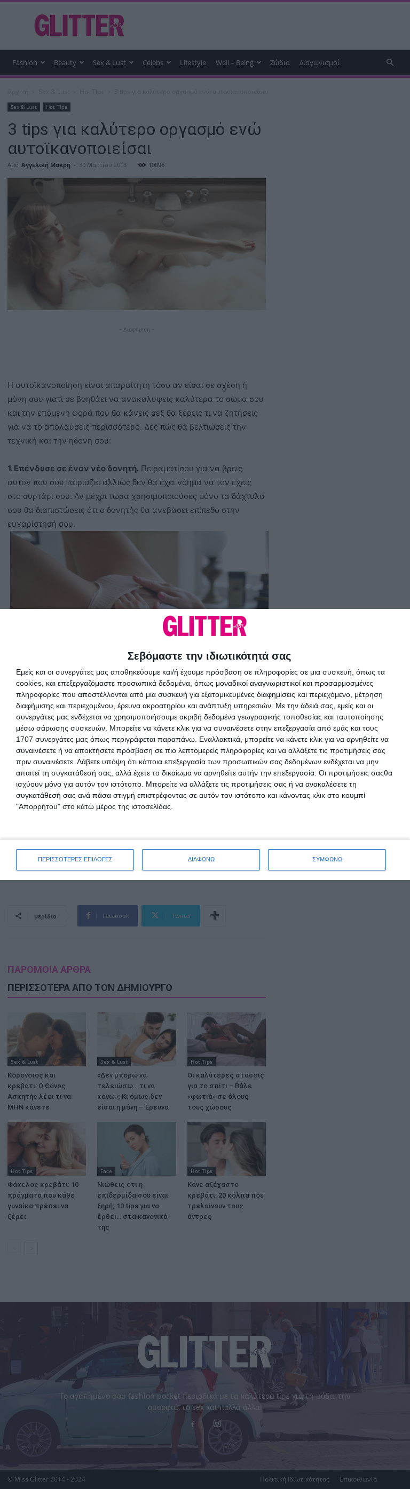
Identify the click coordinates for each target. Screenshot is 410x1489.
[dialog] (205, 744)
